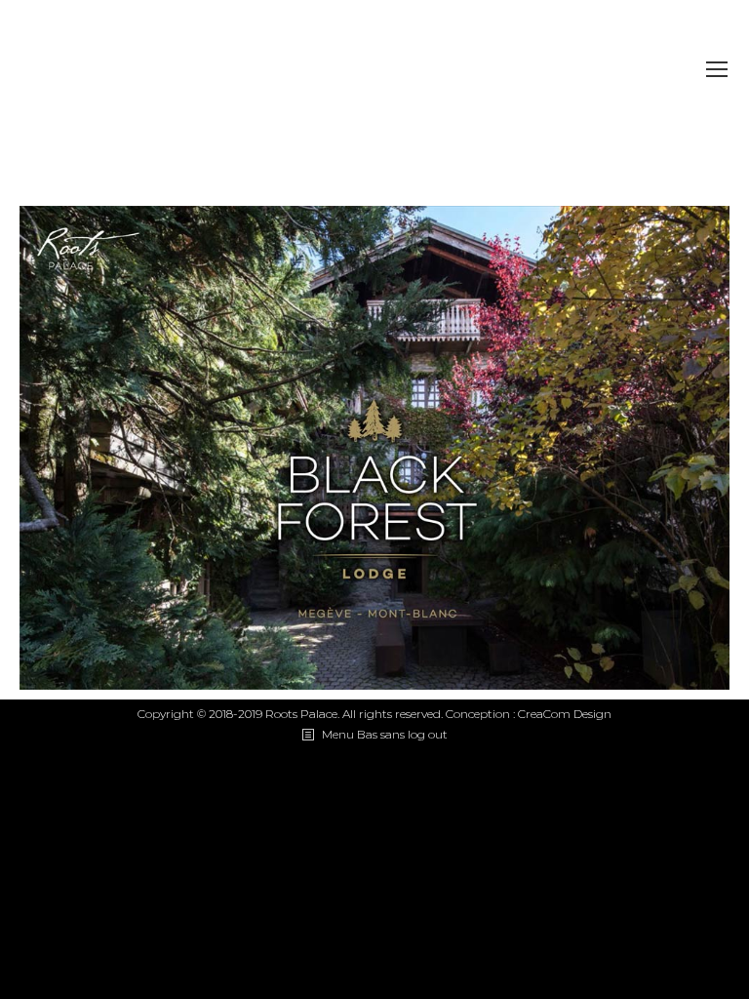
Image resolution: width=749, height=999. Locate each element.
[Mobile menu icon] (716, 69)
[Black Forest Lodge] (374, 448)
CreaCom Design (564, 713)
